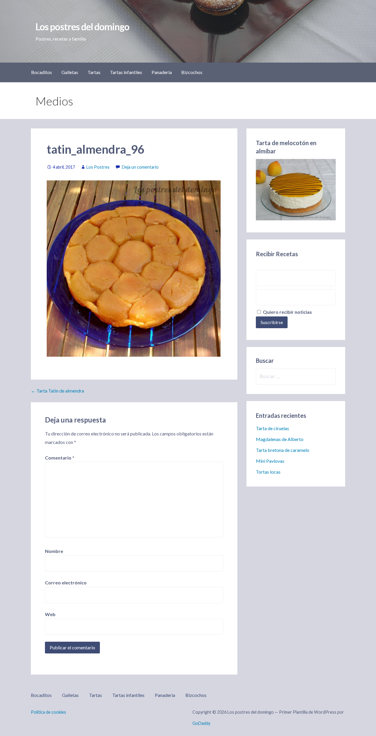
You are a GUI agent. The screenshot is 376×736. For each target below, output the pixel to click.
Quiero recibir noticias (287, 312)
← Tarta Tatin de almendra (57, 390)
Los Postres (98, 167)
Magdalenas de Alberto (279, 439)
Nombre (54, 551)
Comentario (59, 457)
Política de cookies (48, 712)
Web (50, 614)
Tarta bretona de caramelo (282, 450)
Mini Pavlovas (270, 461)
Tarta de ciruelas (272, 428)
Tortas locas (268, 472)
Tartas (94, 72)
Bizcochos (191, 72)
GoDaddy (201, 723)
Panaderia (162, 72)
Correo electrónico (66, 582)
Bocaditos (41, 72)
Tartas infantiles (126, 72)
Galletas (69, 72)
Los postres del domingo (82, 26)
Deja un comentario (140, 167)
